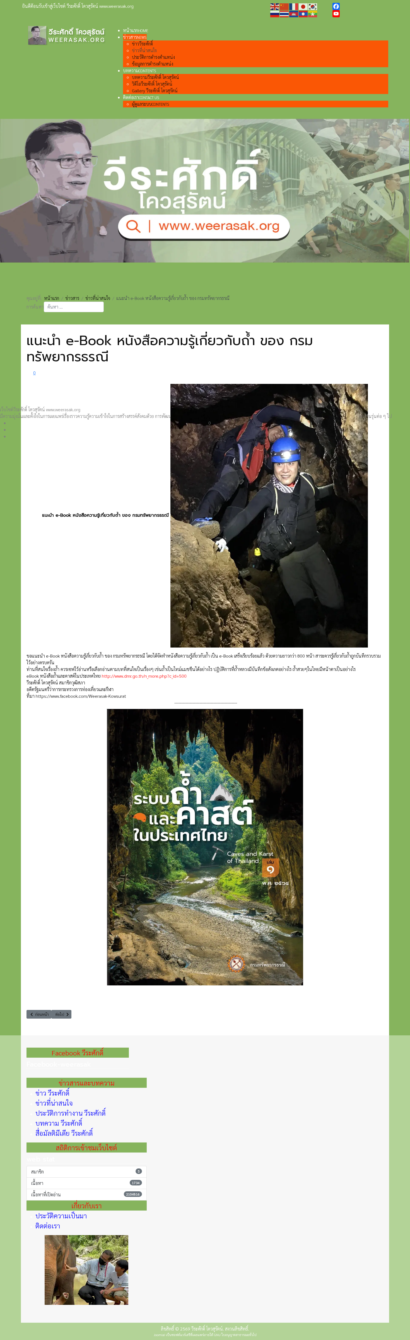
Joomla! (159, 1334)
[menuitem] (135, 30)
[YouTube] (360, 13)
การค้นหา (35, 307)
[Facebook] (360, 6)
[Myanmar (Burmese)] (313, 13)
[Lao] (303, 13)
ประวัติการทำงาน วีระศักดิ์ (70, 1112)
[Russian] (275, 13)
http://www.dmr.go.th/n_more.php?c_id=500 (144, 676)
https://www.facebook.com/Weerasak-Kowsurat (81, 696)
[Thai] (284, 13)
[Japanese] (303, 6)
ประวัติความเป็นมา (61, 1215)
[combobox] (74, 307)
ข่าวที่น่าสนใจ (54, 1102)
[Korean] (313, 6)
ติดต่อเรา (47, 1225)
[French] (294, 6)
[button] (209, 423)
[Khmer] (294, 13)
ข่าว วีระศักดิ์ (52, 1092)
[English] (275, 6)
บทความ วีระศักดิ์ (58, 1122)
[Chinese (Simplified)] (284, 6)
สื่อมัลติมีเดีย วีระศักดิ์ (64, 1133)
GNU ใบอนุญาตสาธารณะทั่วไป (235, 1334)
